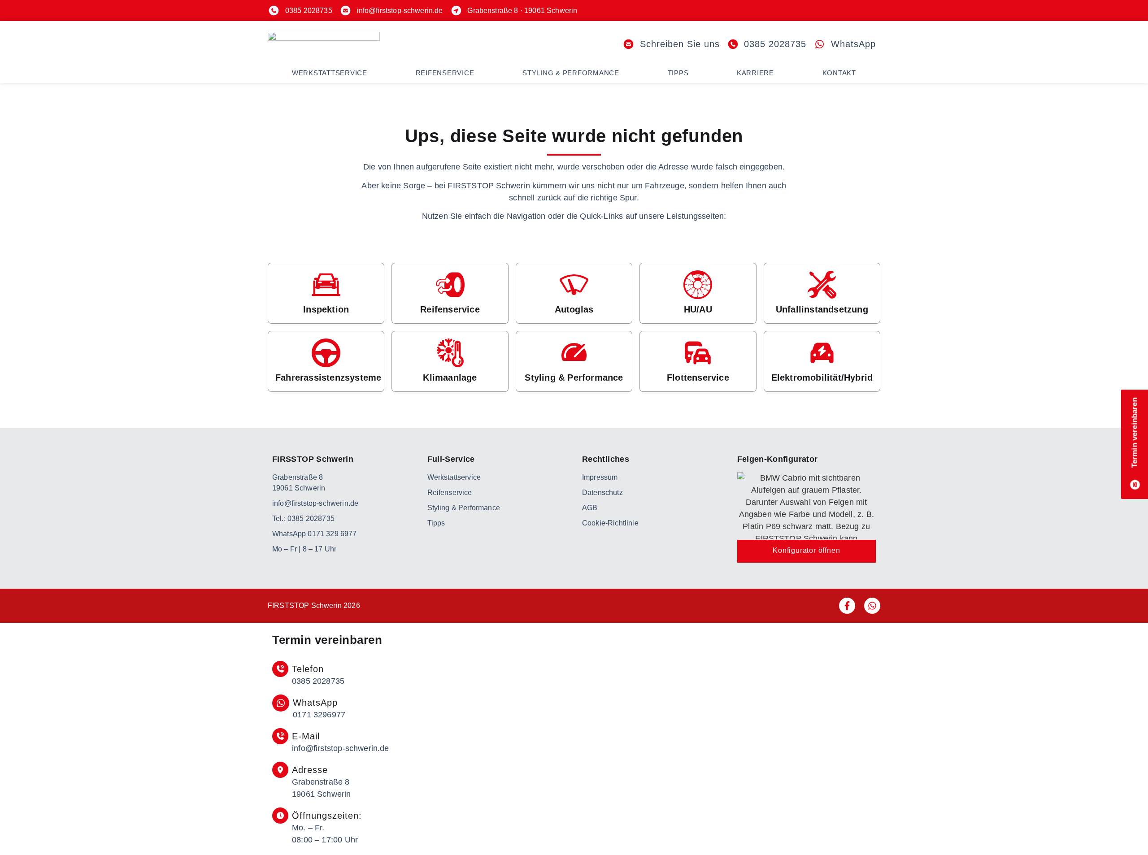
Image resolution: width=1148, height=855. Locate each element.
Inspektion (326, 309)
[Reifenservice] (450, 284)
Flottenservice (698, 377)
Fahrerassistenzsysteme (328, 377)
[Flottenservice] (697, 353)
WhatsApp (315, 702)
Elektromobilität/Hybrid (822, 377)
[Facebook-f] (847, 606)
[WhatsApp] (280, 703)
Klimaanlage (450, 377)
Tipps (678, 73)
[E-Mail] (280, 736)
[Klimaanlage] (450, 353)
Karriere (755, 73)
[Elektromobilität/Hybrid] (822, 353)
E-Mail (306, 736)
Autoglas (574, 309)
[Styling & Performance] (574, 353)
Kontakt (839, 73)
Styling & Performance (570, 73)
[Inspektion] (326, 284)
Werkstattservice (329, 73)
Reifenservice (445, 73)
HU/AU (698, 309)
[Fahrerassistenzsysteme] (326, 353)
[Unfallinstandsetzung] (822, 284)
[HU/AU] (697, 284)
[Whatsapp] (872, 606)
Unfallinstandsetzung (822, 309)
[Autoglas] (574, 284)
